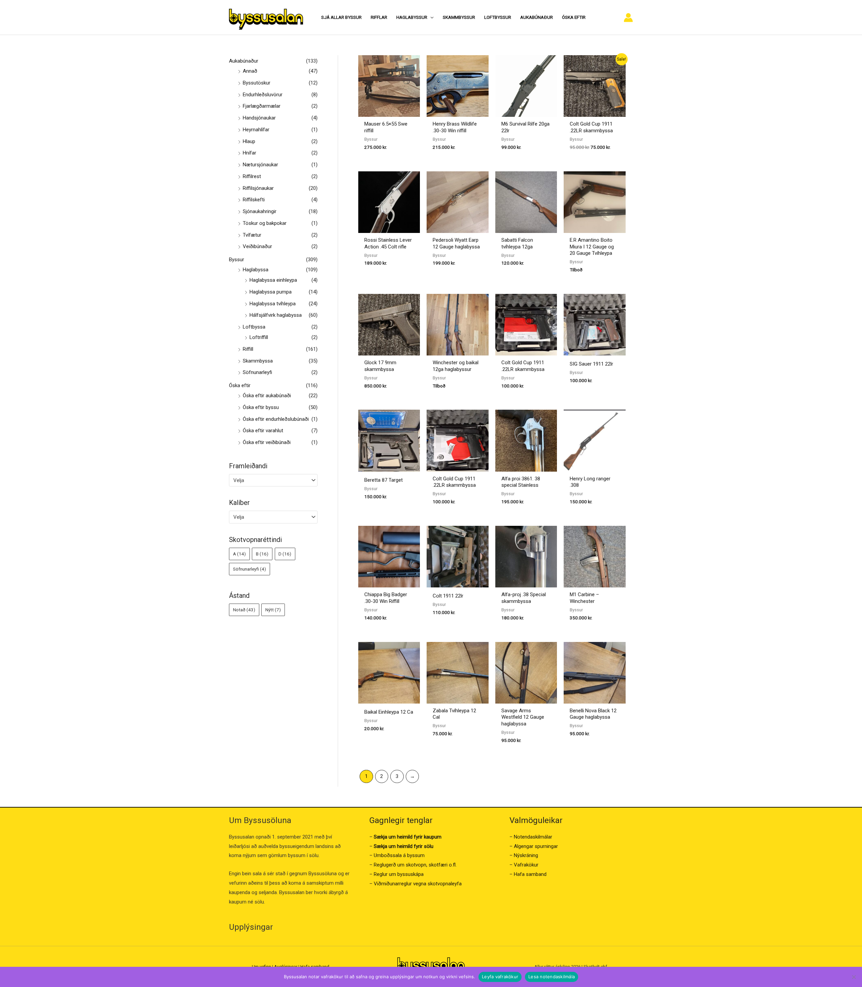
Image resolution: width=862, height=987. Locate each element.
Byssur (236, 260)
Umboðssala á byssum (399, 855)
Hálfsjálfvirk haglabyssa (276, 315)
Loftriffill (259, 337)
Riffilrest (252, 176)
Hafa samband (530, 874)
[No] (853, 977)
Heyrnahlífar (256, 130)
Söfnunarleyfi (257, 372)
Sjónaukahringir (259, 211)
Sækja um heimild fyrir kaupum (407, 837)
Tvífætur (252, 235)
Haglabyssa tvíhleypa (273, 304)
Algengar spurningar (536, 846)
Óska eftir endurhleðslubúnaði (276, 419)
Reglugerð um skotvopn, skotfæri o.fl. (415, 865)
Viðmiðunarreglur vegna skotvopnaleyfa (418, 884)
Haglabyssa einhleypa (273, 280)
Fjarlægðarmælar (261, 106)
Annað (250, 71)
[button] (430, 17)
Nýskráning (526, 855)
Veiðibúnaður (257, 246)
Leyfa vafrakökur (500, 976)
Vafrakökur (526, 865)
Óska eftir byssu (261, 407)
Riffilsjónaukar (258, 188)
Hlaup (249, 141)
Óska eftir (240, 385)
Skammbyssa (258, 361)
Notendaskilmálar (533, 837)
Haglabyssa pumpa (271, 292)
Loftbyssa (254, 327)
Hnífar (249, 153)
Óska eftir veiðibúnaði (267, 442)
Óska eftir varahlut (263, 431)
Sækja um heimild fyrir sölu (403, 846)
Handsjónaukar (259, 118)
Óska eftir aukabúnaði (267, 396)
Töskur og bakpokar (265, 223)
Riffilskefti (254, 200)
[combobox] (273, 480)
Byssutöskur (256, 83)
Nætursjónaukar (260, 165)
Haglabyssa (255, 270)
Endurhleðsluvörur (263, 95)
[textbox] (270, 480)
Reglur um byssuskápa (399, 874)
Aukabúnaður (243, 61)
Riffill (248, 349)
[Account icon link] (628, 17)
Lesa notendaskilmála (551, 976)
